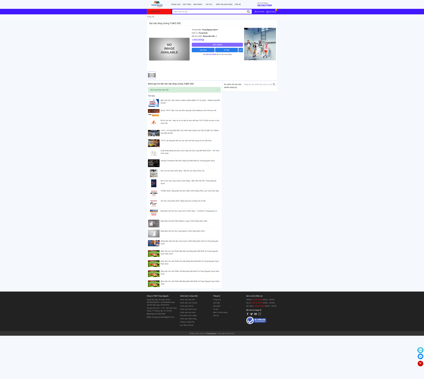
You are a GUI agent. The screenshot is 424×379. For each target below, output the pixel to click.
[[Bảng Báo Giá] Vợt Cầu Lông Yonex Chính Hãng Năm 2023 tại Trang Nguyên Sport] (154, 243)
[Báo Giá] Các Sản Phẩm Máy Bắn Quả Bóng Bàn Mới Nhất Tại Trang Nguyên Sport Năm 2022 (189, 252)
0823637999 (264, 4)
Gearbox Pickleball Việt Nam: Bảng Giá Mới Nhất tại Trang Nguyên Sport (188, 161)
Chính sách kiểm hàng (188, 319)
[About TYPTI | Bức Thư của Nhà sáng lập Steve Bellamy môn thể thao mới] (154, 113)
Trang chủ (175, 4)
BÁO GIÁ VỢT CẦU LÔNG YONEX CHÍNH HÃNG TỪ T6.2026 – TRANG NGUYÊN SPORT (190, 101)
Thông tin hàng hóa (187, 322)
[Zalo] (420, 350)
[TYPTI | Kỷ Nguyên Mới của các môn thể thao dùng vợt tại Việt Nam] (154, 143)
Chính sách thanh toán (188, 309)
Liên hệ (238, 4)
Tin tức (209, 4)
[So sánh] (240, 50)
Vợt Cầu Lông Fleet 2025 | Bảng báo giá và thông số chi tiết (183, 201)
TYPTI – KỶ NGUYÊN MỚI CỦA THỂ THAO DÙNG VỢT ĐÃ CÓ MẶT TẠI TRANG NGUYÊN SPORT (190, 132)
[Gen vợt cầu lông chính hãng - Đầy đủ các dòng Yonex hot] (154, 173)
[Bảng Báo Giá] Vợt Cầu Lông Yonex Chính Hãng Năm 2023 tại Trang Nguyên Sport (189, 242)
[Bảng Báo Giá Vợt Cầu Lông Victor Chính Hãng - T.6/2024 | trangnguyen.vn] (154, 213)
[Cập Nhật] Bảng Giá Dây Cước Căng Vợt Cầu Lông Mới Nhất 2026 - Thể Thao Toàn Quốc (190, 152)
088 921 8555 (257, 303)
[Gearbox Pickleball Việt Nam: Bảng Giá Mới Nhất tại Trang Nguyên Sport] (154, 163)
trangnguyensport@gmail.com (163, 317)
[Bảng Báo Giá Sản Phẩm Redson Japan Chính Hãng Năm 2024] (154, 223)
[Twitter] (251, 313)
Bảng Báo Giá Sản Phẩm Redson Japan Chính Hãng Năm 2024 (184, 221)
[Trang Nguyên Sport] (260, 44)
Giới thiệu (187, 4)
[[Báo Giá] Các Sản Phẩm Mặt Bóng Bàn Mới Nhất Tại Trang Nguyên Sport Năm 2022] (154, 284)
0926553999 (259, 306)
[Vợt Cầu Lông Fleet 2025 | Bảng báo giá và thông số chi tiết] (154, 203)
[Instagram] (259, 313)
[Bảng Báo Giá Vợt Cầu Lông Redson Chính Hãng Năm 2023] (154, 233)
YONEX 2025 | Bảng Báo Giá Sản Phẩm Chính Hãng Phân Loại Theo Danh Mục (190, 191)
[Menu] (149, 11)
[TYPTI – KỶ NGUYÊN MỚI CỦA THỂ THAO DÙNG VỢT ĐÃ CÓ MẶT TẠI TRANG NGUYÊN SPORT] (154, 133)
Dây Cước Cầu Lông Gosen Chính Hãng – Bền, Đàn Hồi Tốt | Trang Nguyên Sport (188, 182)
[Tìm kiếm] (248, 11)
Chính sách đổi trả (187, 306)
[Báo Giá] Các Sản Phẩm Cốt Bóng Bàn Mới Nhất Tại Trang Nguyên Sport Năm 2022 (190, 272)
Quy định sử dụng (186, 325)
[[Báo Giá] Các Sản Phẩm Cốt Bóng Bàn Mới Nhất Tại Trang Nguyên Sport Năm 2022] (154, 274)
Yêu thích (203, 50)
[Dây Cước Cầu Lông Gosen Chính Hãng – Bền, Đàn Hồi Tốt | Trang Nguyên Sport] (154, 183)
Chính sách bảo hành (188, 312)
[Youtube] (255, 313)
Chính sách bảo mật (187, 299)
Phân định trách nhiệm (188, 315)
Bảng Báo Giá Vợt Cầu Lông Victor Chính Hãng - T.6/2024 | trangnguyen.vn (189, 211)
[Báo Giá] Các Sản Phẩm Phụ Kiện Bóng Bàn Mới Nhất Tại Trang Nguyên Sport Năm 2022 (190, 262)
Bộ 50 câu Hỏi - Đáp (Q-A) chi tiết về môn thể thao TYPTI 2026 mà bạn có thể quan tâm (190, 121)
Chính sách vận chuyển (188, 303)
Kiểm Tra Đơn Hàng (224, 4)
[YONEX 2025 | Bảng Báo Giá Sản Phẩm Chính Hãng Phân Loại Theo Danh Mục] (154, 193)
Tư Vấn (226, 50)
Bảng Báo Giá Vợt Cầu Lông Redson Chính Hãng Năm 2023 (183, 231)
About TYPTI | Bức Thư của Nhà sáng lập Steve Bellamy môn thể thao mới (188, 110)
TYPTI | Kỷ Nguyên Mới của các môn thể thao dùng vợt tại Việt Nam (186, 140)
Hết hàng (217, 45)
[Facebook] (247, 313)
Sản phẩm (197, 4)
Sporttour (231, 333)
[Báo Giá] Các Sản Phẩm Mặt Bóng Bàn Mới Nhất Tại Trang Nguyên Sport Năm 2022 (190, 282)
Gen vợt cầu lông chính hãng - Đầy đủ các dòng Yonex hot (182, 171)
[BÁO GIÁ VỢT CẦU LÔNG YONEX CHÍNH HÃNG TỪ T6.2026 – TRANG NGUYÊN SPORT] (154, 103)
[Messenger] (420, 356)
